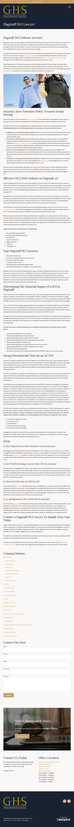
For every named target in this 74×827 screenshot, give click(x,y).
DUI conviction (28, 55)
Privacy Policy (17, 820)
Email (5, 661)
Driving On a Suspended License (13, 614)
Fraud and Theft (8, 617)
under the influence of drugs (22, 143)
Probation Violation (9, 632)
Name (5, 646)
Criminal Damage (8, 588)
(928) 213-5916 (43, 768)
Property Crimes (8, 628)
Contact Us (12, 544)
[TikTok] (69, 801)
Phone (5, 654)
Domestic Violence (9, 606)
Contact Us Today (15, 758)
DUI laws (19, 486)
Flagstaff (16, 503)
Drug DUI (8, 577)
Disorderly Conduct (9, 602)
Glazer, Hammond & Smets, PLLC (53, 58)
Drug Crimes (7, 610)
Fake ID (5, 584)
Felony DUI (8, 567)
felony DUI (18, 455)
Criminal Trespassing (9, 595)
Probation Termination (10, 636)
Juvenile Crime (7, 621)
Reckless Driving (10, 580)
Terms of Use (7, 820)
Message (6, 676)
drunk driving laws (32, 119)
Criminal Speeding (9, 591)
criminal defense (8, 71)
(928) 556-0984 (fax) (44, 771)
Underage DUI (9, 564)
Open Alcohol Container (12, 570)
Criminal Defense (14, 553)
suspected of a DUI (9, 209)
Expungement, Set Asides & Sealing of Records (17, 625)
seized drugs (44, 160)
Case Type (6, 669)
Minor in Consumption (12, 574)
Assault (5, 599)
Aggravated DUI (10, 561)
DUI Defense (7, 557)
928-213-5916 (37, 2)
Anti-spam (26, 820)
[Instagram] (64, 801)
